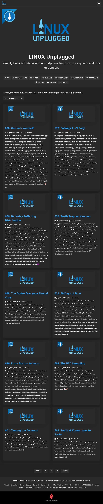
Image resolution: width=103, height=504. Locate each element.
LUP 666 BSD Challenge (90, 485)
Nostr (77, 485)
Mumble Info (58, 485)
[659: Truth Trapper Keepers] (76, 202)
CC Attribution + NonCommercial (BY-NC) (74, 480)
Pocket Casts (63, 78)
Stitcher (53, 82)
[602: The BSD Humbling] (76, 349)
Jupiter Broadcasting (58, 487)
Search (43, 485)
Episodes (14, 485)
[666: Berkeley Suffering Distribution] (26, 202)
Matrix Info (69, 485)
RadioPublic (78, 78)
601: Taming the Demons (21, 430)
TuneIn (64, 82)
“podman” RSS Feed (14, 98)
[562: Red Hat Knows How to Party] (76, 416)
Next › (65, 471)
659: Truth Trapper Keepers (73, 216)
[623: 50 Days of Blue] (76, 279)
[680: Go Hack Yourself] (26, 114)
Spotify (41, 82)
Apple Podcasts (21, 78)
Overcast (48, 78)
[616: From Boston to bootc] (26, 349)
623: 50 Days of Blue (68, 293)
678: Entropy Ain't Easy (70, 128)
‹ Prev (37, 471)
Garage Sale (72, 487)
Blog (49, 485)
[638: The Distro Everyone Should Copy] (26, 279)
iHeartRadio (93, 78)
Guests (28, 485)
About (6, 485)
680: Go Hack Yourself (19, 128)
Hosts (21, 485)
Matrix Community (26, 487)
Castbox (36, 78)
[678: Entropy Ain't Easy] (76, 114)
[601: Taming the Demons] (26, 416)
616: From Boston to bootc (22, 363)
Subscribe (82, 487)
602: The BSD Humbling (70, 363)
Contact (36, 485)
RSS (8, 78)
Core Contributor (42, 487)
